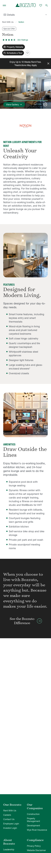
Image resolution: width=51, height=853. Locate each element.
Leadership (8, 849)
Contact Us (8, 819)
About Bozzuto (9, 841)
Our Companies (35, 806)
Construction (33, 814)
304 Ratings (22, 40)
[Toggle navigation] (4, 5)
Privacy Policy (34, 846)
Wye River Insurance (37, 830)
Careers (7, 815)
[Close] (48, 63)
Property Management (33, 820)
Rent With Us (7, 22)
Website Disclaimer (36, 850)
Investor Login (10, 828)
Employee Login (11, 823)
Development (33, 825)
